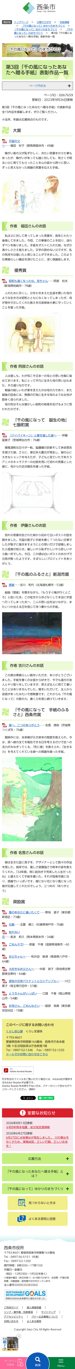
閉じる (18, 1336)
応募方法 (34, 1158)
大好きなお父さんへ (21, 969)
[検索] (38, 1360)
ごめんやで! (16, 944)
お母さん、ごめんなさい (24, 1005)
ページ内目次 (37, 85)
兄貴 (11, 924)
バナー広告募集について (45, 1316)
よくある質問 (34, 1321)
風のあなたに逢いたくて (24, 912)
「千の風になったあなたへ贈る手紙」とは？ (34, 1173)
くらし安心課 (14, 1031)
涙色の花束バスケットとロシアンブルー (34, 981)
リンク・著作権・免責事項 (18, 1312)
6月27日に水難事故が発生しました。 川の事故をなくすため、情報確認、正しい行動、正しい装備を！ (37, 1141)
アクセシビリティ (13, 1316)
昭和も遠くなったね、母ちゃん (28, 281)
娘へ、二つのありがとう (24, 725)
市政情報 (64, 22)
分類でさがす (44, 22)
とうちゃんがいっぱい (23, 993)
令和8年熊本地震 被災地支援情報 (28, 1127)
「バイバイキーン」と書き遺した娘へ (32, 435)
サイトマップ (48, 1312)
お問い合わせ (11, 1321)
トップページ (21, 22)
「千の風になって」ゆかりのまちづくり (44, 26)
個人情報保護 (34, 1307)
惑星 (11, 585)
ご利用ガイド (11, 1307)
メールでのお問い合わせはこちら (27, 1054)
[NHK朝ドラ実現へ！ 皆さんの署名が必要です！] (10, 1344)
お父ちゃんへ (17, 956)
